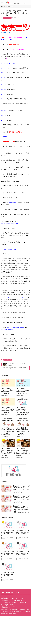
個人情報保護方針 (5, 607)
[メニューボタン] (2, 2)
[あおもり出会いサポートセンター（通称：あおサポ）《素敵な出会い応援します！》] (15, 2)
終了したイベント (7, 17)
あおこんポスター (6, 32)
